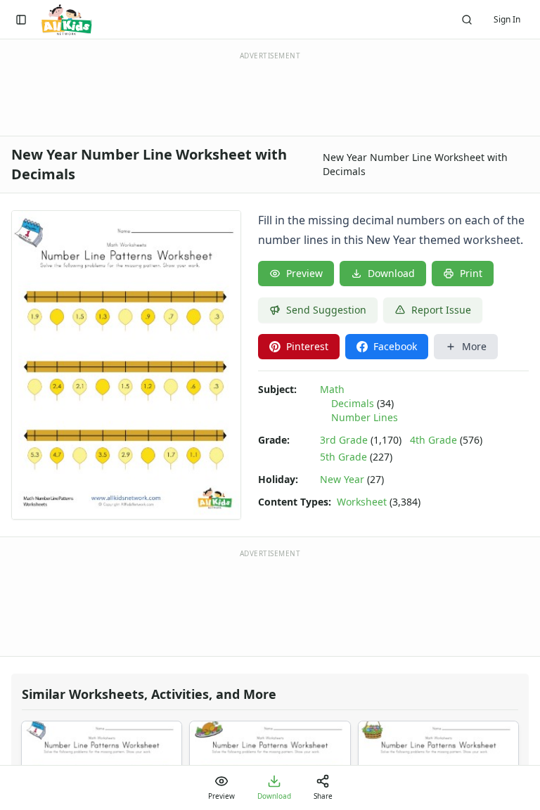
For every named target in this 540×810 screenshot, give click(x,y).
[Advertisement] (270, 602)
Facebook (395, 346)
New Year (342, 479)
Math (332, 389)
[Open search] (466, 19)
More (474, 346)
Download (391, 273)
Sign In (507, 19)
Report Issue (441, 309)
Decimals (352, 403)
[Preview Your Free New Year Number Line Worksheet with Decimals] (126, 365)
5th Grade (343, 456)
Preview (304, 273)
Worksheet (362, 501)
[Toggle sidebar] (21, 19)
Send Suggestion (326, 309)
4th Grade (433, 439)
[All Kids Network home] (66, 20)
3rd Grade (344, 439)
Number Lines (364, 417)
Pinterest (307, 346)
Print (471, 273)
